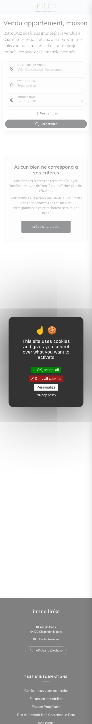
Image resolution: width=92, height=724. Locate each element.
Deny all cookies (47, 379)
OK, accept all (47, 370)
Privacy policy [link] (46, 395)
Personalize (46, 387)
